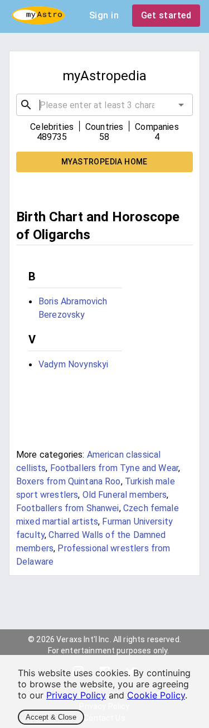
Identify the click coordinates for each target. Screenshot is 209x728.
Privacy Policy (76, 695)
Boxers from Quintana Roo (68, 481)
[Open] (181, 105)
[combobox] (104, 105)
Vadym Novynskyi (73, 364)
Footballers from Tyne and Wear (114, 468)
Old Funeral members (124, 494)
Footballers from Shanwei (67, 508)
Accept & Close (51, 717)
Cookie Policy (156, 695)
